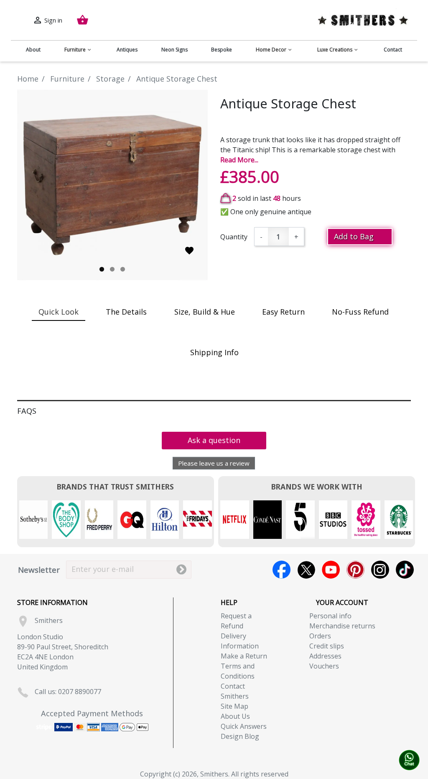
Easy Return (283, 312)
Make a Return (244, 656)
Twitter (306, 570)
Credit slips (326, 646)
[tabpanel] (112, 185)
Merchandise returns (342, 625)
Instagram (380, 570)
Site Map (234, 706)
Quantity (233, 236)
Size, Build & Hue (204, 312)
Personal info (330, 615)
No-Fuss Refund (360, 312)
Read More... (239, 159)
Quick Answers (244, 726)
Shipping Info (214, 352)
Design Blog (240, 736)
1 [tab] (101, 269)
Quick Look (58, 312)
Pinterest (355, 570)
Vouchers (324, 666)
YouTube (331, 570)
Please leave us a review (214, 463)
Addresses (325, 656)
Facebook (281, 570)
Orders (320, 636)
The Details (126, 312)
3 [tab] (122, 269)
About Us (235, 716)
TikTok (405, 570)
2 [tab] (112, 269)
